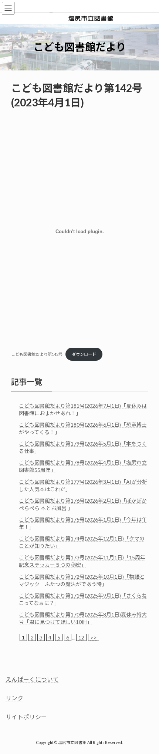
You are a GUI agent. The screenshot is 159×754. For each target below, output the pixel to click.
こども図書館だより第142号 (36, 354)
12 (81, 637)
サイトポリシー (26, 716)
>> (93, 637)
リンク (14, 697)
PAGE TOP (148, 723)
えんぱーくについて (32, 679)
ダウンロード (84, 354)
